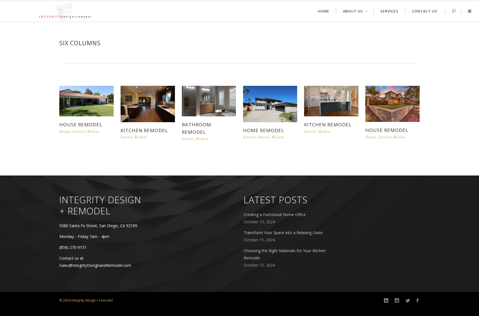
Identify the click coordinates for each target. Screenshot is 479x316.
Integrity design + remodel (92, 300)
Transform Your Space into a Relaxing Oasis (283, 232)
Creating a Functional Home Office (275, 214)
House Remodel (80, 124)
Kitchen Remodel (144, 130)
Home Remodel (263, 130)
